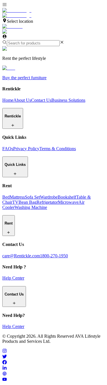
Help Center (13, 278)
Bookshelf (67, 197)
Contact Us (41, 100)
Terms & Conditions (57, 148)
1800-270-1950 (54, 255)
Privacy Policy (26, 148)
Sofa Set (32, 197)
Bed (6, 197)
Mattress (17, 197)
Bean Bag (28, 202)
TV (15, 202)
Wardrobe (49, 197)
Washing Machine (31, 207)
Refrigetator (47, 202)
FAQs (7, 148)
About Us (22, 100)
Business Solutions (68, 100)
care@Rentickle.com (21, 255)
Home (7, 100)
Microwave (68, 202)
